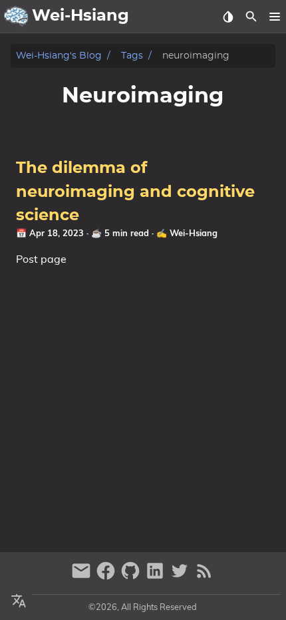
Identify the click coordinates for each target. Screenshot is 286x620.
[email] (83, 576)
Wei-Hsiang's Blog (59, 56)
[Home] (16, 16)
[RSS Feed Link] (204, 576)
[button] (274, 16)
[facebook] (107, 576)
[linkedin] (156, 576)
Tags (132, 56)
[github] (132, 576)
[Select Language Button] (18, 601)
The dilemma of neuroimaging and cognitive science (135, 192)
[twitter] (181, 576)
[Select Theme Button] (227, 17)
